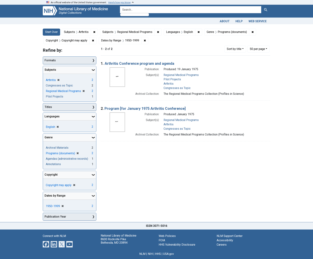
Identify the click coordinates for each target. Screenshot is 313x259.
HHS (158, 254)
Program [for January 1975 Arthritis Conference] (145, 108)
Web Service (258, 21)
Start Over (51, 32)
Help (239, 21)
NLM (142, 254)
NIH (150, 254)
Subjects (50, 69)
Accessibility (225, 240)
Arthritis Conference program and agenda (139, 63)
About (225, 21)
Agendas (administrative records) (67, 158)
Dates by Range (55, 195)
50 (257, 49)
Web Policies (167, 236)
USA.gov (168, 254)
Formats (50, 60)
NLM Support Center (230, 236)
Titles (48, 107)
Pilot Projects (172, 79)
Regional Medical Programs (181, 75)
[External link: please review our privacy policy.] (46, 244)
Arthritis (169, 83)
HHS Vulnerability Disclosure (177, 244)
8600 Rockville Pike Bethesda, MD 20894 (114, 240)
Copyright (51, 174)
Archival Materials (57, 147)
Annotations (53, 164)
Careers (222, 244)
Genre (49, 137)
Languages (52, 116)
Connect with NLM (54, 236)
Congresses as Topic (177, 88)
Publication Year (55, 216)
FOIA (162, 240)
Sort (234, 49)
